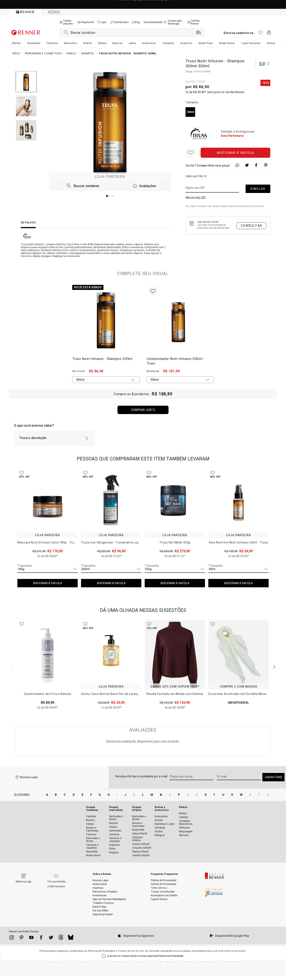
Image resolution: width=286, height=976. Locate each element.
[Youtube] (31, 938)
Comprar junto (143, 410)
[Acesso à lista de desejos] (260, 34)
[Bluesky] (70, 938)
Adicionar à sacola (235, 153)
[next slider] (11, 667)
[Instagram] (11, 938)
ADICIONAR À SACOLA (47, 583)
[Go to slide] (107, 196)
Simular (257, 188)
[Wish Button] (191, 153)
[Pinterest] (21, 938)
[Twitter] (51, 938)
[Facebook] (41, 938)
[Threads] (60, 938)
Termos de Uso (126, 951)
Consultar (251, 226)
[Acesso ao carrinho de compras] (269, 34)
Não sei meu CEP (196, 197)
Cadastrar (273, 777)
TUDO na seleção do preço (143, 4)
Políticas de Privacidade (101, 951)
